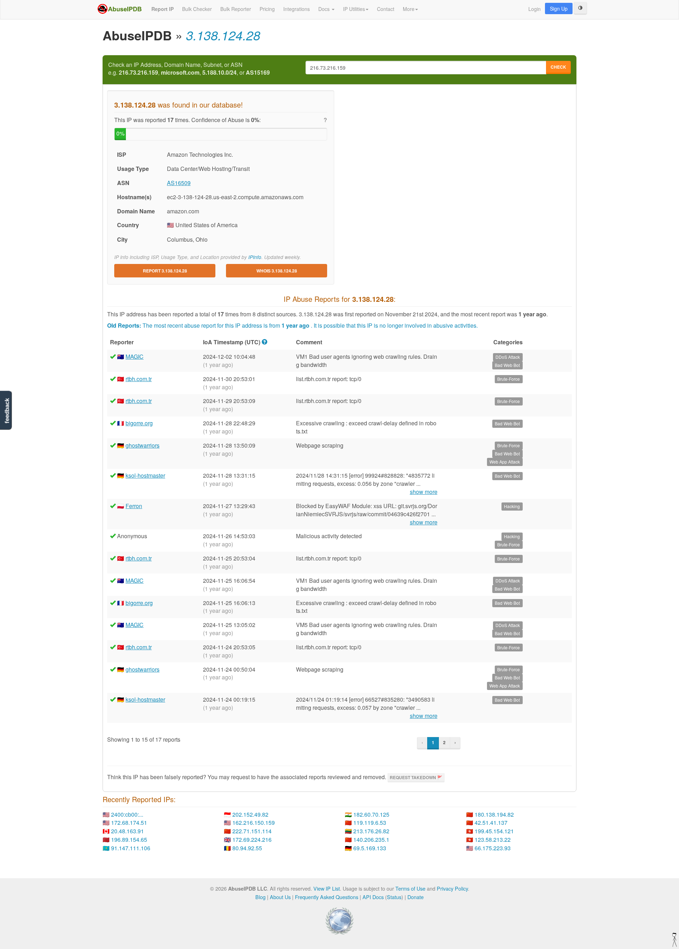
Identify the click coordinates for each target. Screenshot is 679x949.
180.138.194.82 (494, 814)
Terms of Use (410, 888)
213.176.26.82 (371, 831)
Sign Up (559, 8)
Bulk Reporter (235, 8)
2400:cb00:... (127, 814)
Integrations (296, 8)
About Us (280, 897)
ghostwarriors (142, 445)
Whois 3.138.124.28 (276, 271)
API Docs (373, 897)
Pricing (267, 8)
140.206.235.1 (371, 839)
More (408, 8)
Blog (260, 897)
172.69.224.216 (252, 839)
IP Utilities (354, 8)
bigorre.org (139, 423)
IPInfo (254, 257)
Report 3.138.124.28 (165, 271)
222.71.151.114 (252, 831)
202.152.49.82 (250, 814)
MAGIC (135, 356)
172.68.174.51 (129, 822)
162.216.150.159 (253, 822)
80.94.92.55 (247, 848)
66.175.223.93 (493, 848)
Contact (385, 8)
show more (423, 492)
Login (534, 8)
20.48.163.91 (127, 831)
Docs (324, 8)
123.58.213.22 (493, 839)
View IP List (326, 888)
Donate (415, 897)
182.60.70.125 (371, 814)
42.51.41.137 (491, 822)
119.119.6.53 (369, 822)
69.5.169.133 (369, 848)
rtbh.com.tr (139, 379)
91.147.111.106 (130, 848)
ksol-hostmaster (145, 475)
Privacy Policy (452, 888)
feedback (7, 410)
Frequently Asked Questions (326, 897)
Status (394, 897)
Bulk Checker (197, 8)
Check (558, 67)
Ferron (134, 506)
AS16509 (179, 183)
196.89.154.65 (129, 839)
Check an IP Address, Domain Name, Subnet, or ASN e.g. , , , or (189, 69)
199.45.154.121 (494, 831)
